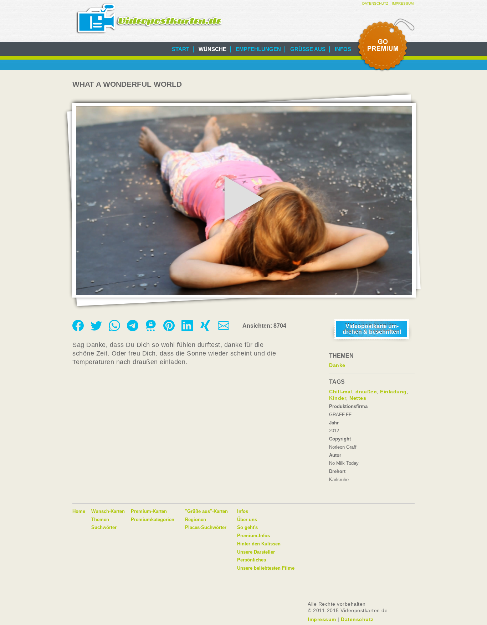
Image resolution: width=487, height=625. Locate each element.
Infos (343, 49)
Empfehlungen (258, 49)
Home (78, 511)
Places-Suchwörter (205, 527)
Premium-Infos (253, 535)
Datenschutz (375, 3)
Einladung (393, 391)
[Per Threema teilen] (151, 329)
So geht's (247, 527)
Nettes (357, 398)
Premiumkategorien (152, 519)
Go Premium (385, 45)
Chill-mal (340, 391)
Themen (100, 519)
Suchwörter (104, 527)
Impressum (403, 3)
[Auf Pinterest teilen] (169, 329)
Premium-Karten (149, 511)
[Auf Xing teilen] (206, 329)
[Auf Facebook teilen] (78, 329)
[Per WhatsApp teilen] (115, 329)
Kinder (337, 398)
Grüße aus (307, 49)
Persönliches (251, 560)
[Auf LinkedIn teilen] (187, 329)
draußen (366, 391)
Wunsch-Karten (108, 511)
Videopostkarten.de (149, 18)
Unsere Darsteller (256, 552)
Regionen (195, 519)
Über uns (247, 519)
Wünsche (212, 49)
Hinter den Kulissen (259, 543)
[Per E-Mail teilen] (223, 329)
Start (180, 49)
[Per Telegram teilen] (133, 329)
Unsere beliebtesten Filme (265, 568)
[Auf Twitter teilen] (97, 329)
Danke (337, 365)
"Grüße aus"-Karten (206, 511)
